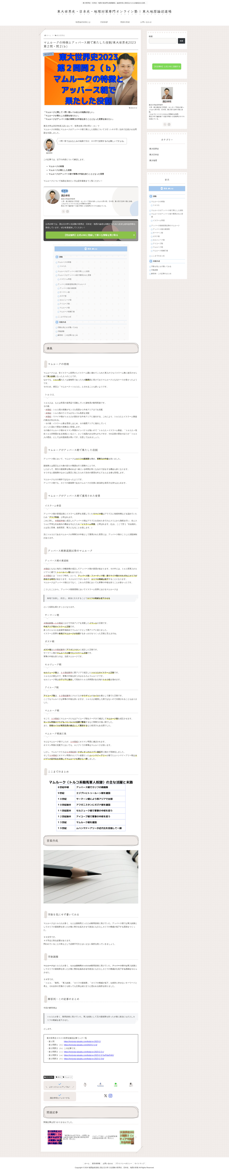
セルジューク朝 (65, 300)
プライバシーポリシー (123, 1163)
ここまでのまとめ (64, 317)
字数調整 (61, 331)
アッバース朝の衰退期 (68, 288)
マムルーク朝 (65, 308)
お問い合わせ (108, 1163)
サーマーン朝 (65, 292)
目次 (89, 249)
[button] (131, 1084)
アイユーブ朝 (65, 304)
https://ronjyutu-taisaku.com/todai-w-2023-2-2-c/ (84, 1052)
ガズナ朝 (63, 296)
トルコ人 (63, 266)
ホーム (86, 1163)
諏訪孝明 (65, 195)
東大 (59, 1077)
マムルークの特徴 (64, 262)
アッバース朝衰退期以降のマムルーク (72, 284)
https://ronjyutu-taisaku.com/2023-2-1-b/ (80, 1045)
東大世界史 (49, 1077)
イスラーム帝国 (65, 279)
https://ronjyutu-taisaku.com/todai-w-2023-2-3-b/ (84, 1059)
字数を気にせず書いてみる (68, 327)
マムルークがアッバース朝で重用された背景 (74, 275)
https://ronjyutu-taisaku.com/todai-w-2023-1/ (82, 1041)
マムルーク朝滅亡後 (67, 312)
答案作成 (62, 322)
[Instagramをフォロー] (67, 211)
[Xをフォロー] (63, 211)
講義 (61, 257)
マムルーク (68, 1077)
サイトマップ (140, 1163)
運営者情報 (96, 1163)
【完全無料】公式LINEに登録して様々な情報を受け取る (91, 235)
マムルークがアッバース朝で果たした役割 (73, 271)
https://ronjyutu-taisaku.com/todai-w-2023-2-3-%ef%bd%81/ (89, 1055)
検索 (151, 36)
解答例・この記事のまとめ (68, 335)
